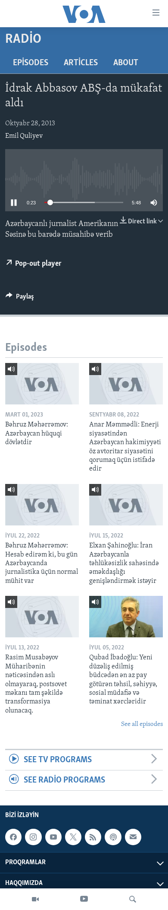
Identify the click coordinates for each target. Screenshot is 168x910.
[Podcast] (113, 837)
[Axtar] (133, 899)
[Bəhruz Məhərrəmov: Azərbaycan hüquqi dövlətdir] (42, 383)
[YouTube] (84, 899)
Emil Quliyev (24, 136)
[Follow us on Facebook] (13, 837)
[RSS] (93, 837)
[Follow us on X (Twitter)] (73, 837)
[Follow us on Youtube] (53, 837)
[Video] (35, 899)
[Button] (20, 298)
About (125, 63)
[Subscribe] (133, 837)
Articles (81, 63)
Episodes (30, 63)
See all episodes (142, 724)
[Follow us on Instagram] (33, 837)
